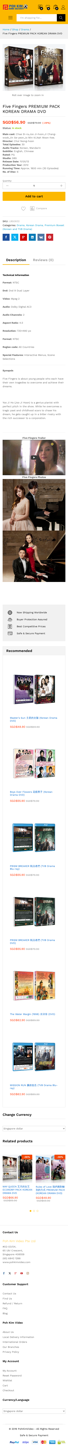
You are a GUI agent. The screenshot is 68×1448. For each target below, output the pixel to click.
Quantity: (7, 181)
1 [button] (30, 1211)
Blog (5, 1313)
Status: (7, 128)
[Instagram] (28, 1273)
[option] (17, 1181)
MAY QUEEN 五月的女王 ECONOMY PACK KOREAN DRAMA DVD (17, 1189)
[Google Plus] (16, 1273)
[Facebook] (4, 1273)
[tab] (16, 261)
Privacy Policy (11, 1351)
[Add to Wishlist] (24, 208)
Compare (41, 208)
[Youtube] (22, 1273)
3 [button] (37, 1211)
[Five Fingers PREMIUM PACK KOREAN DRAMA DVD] (6, 237)
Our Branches (11, 1347)
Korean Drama (34, 225)
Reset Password (12, 1375)
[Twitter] (10, 1273)
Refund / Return (12, 1303)
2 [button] (34, 1211)
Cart (5, 1385)
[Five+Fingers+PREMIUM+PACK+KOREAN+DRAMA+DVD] (14, 237)
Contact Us (9, 1293)
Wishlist (7, 1380)
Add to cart (34, 196)
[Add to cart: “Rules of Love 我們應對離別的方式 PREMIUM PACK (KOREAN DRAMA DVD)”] (42, 1181)
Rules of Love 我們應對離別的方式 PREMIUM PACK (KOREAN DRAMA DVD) (50, 1189)
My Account (10, 1370)
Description (16, 260)
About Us (8, 1332)
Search (61, 17)
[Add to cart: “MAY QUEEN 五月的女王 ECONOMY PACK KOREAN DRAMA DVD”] (9, 1181)
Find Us (7, 1298)
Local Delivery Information (18, 1337)
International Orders (15, 1342)
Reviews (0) (43, 260)
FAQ (5, 1308)
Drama (21, 225)
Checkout (8, 1390)
